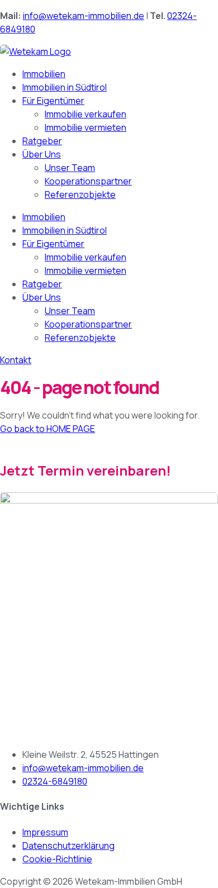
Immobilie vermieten (85, 127)
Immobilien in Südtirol (64, 87)
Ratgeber (42, 141)
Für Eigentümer (53, 100)
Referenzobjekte (80, 194)
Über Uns (41, 154)
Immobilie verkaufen (85, 114)
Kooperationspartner (88, 181)
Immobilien (43, 74)
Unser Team (70, 168)
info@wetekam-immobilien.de (83, 16)
